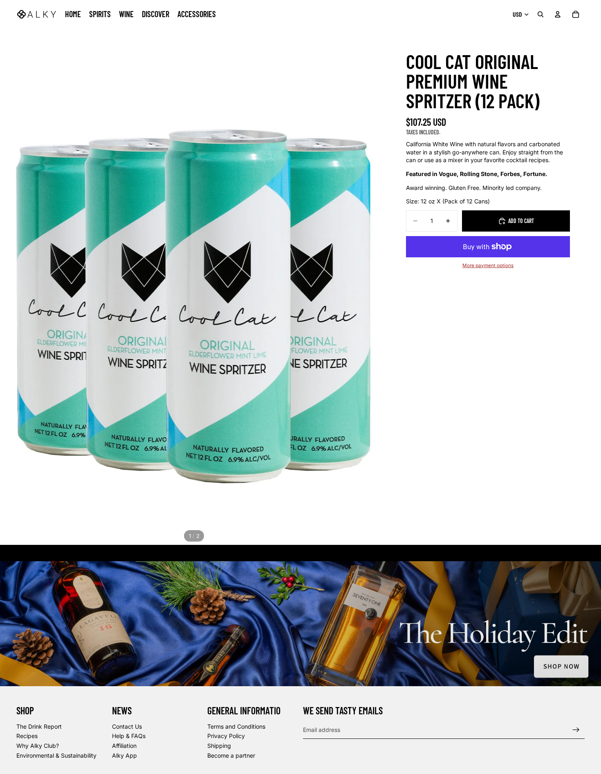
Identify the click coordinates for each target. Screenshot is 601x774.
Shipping (219, 745)
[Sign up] (576, 729)
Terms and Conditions (236, 726)
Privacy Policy (226, 736)
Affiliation (124, 745)
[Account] (558, 14)
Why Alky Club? (37, 745)
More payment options (488, 265)
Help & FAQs (129, 736)
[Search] (540, 14)
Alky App (124, 755)
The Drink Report (39, 726)
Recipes (27, 736)
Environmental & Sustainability (56, 755)
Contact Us (127, 726)
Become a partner (231, 755)
